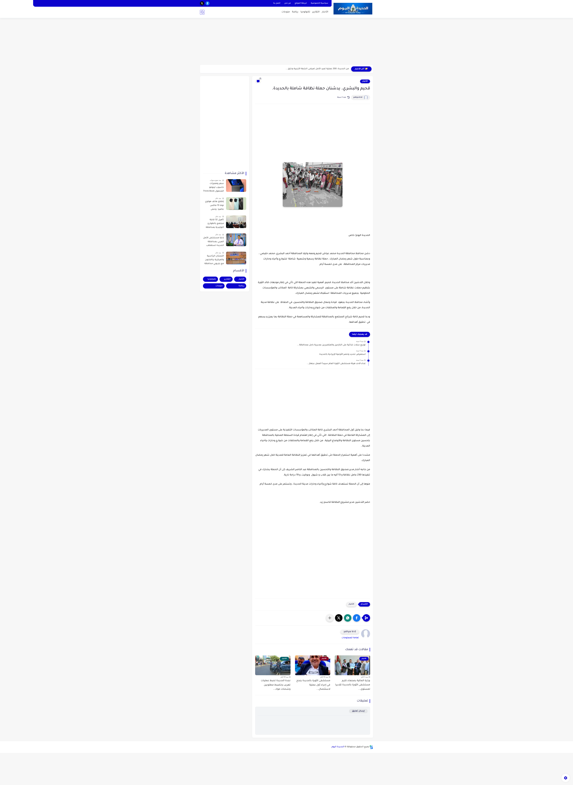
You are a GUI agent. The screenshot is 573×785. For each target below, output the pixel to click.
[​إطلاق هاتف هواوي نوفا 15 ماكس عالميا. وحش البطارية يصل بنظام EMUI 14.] (236, 203)
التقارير (316, 12)
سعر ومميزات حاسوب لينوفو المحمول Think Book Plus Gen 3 (213, 187)
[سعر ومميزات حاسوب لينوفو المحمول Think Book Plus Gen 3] (236, 185)
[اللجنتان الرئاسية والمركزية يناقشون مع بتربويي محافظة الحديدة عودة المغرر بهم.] (236, 258)
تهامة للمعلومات (350, 638)
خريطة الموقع (301, 3)
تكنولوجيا (305, 12)
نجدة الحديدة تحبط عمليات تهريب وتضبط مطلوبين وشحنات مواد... (276, 685)
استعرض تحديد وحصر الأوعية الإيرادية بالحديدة (342, 354)
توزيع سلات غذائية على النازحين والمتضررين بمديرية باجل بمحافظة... (331, 345)
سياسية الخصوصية (319, 3)
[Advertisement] (286, 42)
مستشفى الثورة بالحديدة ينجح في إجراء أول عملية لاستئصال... (313, 685)
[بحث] (202, 12)
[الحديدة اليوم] (353, 8)
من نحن (287, 3)
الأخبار (325, 12)
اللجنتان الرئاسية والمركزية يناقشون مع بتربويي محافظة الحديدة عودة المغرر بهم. (214, 260)
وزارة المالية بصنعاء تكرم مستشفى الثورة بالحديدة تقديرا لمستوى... (352, 685)
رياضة (295, 12)
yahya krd (357, 97)
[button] (356, 618)
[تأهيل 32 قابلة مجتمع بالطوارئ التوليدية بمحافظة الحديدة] (236, 221)
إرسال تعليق (358, 711)
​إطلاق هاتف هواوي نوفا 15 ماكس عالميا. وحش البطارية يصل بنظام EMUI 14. (214, 206)
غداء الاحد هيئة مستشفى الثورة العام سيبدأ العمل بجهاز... (336, 364)
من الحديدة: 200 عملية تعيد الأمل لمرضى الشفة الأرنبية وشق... (317, 69)
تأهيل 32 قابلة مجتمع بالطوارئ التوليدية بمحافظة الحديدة (215, 224)
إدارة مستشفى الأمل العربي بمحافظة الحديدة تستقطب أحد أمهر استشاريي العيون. (213, 242)
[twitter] (202, 3)
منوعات (286, 12)
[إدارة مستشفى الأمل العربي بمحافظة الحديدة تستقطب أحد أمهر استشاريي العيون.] (236, 239)
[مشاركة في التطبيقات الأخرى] (330, 618)
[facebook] (207, 3)
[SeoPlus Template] (371, 747)
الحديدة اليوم (338, 747)
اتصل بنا (276, 3)
